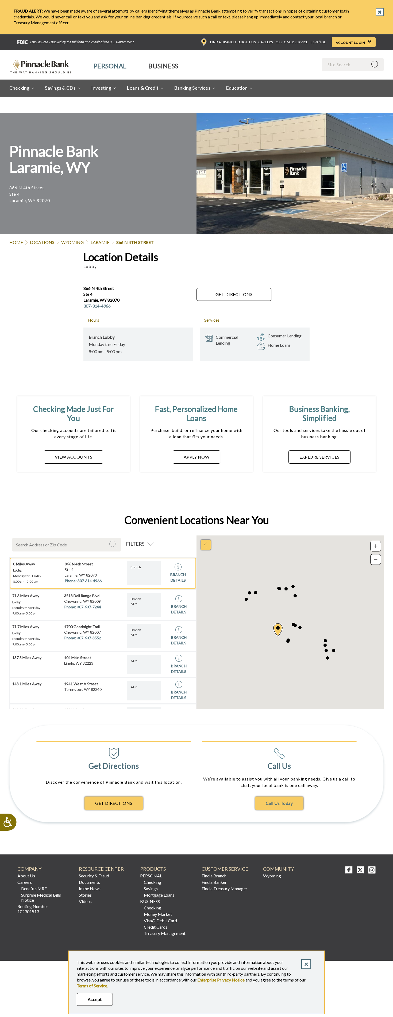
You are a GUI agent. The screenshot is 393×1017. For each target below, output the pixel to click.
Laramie (100, 242)
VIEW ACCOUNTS (73, 456)
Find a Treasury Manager (224, 888)
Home (16, 242)
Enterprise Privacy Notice (221, 979)
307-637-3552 (89, 638)
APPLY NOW (196, 456)
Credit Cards (155, 926)
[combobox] (345, 64)
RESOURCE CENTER (101, 869)
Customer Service (292, 42)
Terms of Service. (92, 985)
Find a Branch (223, 42)
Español (318, 42)
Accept (95, 999)
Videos (85, 901)
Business (163, 66)
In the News (90, 888)
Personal (110, 66)
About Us (247, 42)
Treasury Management (165, 933)
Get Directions (234, 294)
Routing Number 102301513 (32, 909)
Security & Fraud (94, 875)
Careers (265, 42)
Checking (152, 882)
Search (114, 544)
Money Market (158, 914)
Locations (42, 242)
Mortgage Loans (159, 894)
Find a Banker (214, 882)
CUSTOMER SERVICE (225, 869)
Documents (89, 882)
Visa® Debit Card (160, 920)
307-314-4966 (97, 305)
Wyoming (72, 242)
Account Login (351, 43)
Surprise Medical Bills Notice (41, 897)
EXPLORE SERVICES (319, 456)
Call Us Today (279, 803)
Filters (135, 544)
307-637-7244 (89, 607)
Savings (151, 888)
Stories (85, 894)
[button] (278, 630)
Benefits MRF (34, 888)
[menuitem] (110, 66)
